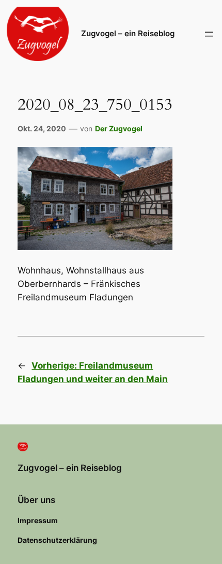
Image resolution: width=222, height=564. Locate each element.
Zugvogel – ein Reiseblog (128, 33)
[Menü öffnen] (209, 34)
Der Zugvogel (118, 128)
